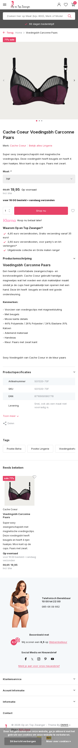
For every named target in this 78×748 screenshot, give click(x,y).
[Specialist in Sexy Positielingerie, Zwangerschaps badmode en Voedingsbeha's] (29, 4)
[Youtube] (52, 659)
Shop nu (41, 210)
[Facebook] (25, 659)
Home (18, 32)
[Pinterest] (45, 659)
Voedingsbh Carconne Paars (16, 515)
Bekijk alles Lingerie (40, 145)
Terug (9, 32)
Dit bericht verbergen (23, 741)
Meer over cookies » (58, 741)
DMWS (64, 724)
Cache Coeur (18, 145)
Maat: (7, 171)
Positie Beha (14, 448)
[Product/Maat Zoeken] (70, 16)
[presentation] (4, 80)
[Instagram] (38, 659)
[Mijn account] (59, 5)
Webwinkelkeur (58, 642)
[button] (36, 120)
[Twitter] (32, 659)
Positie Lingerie (40, 448)
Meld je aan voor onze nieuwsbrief (39, 665)
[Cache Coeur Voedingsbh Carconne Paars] (19, 491)
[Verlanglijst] (66, 4)
